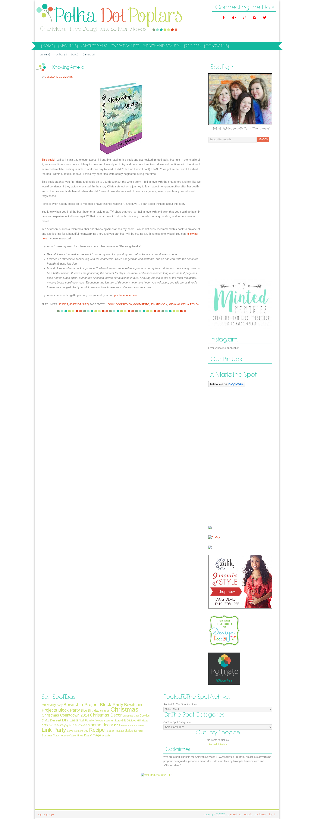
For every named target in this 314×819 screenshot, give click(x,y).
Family (89, 720)
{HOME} (48, 46)
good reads (141, 304)
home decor (102, 725)
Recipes (110, 731)
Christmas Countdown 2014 (65, 715)
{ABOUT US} (67, 46)
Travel (56, 735)
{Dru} (74, 54)
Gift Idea (131, 720)
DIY (65, 720)
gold (69, 725)
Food (107, 720)
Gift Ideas (142, 720)
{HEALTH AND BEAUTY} (161, 46)
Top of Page (46, 814)
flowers (99, 720)
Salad (129, 730)
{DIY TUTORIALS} (94, 46)
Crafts (45, 720)
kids (117, 725)
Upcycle (65, 735)
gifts (45, 725)
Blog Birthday (90, 710)
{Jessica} (89, 54)
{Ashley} (44, 54)
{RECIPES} (191, 46)
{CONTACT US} (216, 46)
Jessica (50, 77)
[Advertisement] (240, 211)
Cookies (145, 715)
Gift (123, 720)
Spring (138, 730)
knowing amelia (179, 304)
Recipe (97, 730)
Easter (74, 720)
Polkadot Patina (218, 744)
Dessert (55, 720)
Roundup (119, 731)
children (105, 710)
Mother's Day (81, 731)
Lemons (125, 725)
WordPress (260, 814)
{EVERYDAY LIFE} (124, 46)
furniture (115, 720)
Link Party (54, 730)
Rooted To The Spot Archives (180, 704)
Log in (272, 814)
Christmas (124, 709)
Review (194, 304)
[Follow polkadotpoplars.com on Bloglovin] (226, 388)
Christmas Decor (106, 715)
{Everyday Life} (79, 304)
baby (60, 705)
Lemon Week (137, 725)
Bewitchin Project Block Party (93, 704)
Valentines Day (79, 735)
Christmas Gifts (131, 715)
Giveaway (57, 725)
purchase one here (125, 295)
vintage (95, 735)
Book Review (124, 304)
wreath (106, 735)
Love (70, 730)
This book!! (49, 159)
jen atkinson (159, 304)
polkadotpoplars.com (78, 21)
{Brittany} (60, 54)
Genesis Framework (240, 814)
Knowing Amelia (68, 67)
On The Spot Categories (177, 722)
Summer (47, 735)
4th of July (49, 705)
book (111, 304)
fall (82, 720)
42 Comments (64, 77)
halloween (81, 725)
